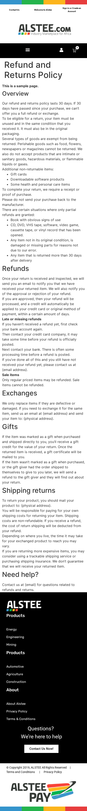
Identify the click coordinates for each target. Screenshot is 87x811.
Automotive (15, 666)
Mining (11, 645)
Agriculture (14, 674)
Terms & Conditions (20, 719)
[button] (27, 49)
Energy (11, 629)
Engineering (15, 637)
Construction (16, 682)
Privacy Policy (16, 711)
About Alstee (16, 704)
